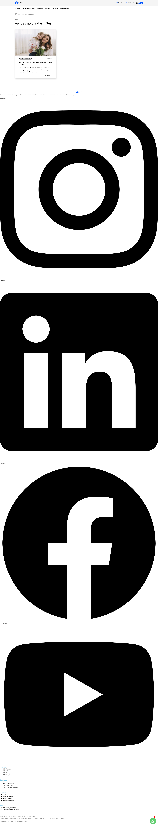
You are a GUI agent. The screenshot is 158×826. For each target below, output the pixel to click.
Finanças (17, 8)
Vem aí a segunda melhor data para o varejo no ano (35, 63)
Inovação (55, 8)
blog (20, 2)
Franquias (40, 8)
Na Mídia (47, 8)
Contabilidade (64, 8)
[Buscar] (117, 2)
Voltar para (131, 3)
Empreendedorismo (28, 8)
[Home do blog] (16, 14)
